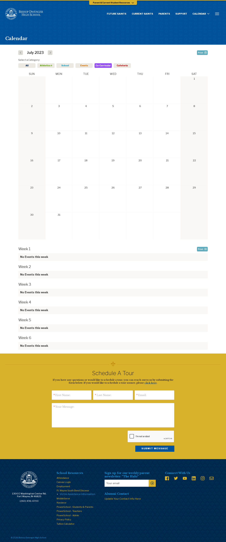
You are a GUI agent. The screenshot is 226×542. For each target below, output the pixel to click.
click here (151, 382)
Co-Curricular (103, 65)
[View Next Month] (50, 52)
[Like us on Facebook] (167, 478)
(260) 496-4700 (29, 501)
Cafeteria (122, 65)
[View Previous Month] (20, 52)
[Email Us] (212, 478)
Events (84, 65)
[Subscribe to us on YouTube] (185, 478)
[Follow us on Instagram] (203, 478)
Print (201, 53)
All (27, 65)
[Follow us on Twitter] (176, 478)
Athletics (45, 65)
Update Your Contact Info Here (123, 498)
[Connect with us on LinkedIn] (194, 478)
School (65, 65)
